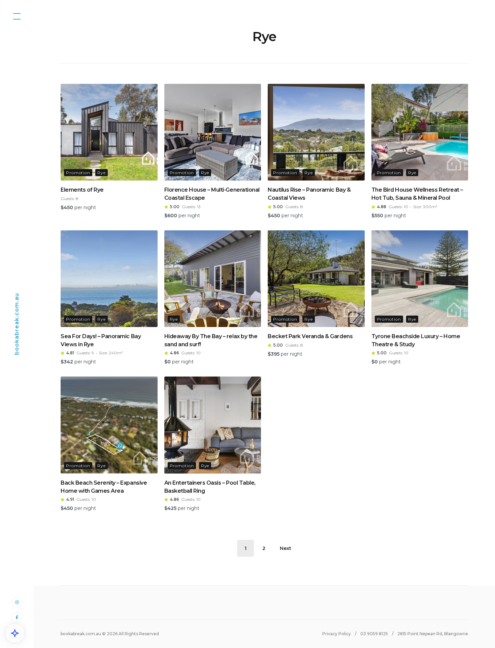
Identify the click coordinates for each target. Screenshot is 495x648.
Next (285, 548)
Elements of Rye (82, 190)
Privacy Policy (336, 633)
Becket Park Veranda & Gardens (310, 336)
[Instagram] (16, 602)
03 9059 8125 (374, 633)
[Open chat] (15, 633)
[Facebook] (16, 617)
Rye (101, 172)
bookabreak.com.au (16, 324)
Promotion (78, 172)
